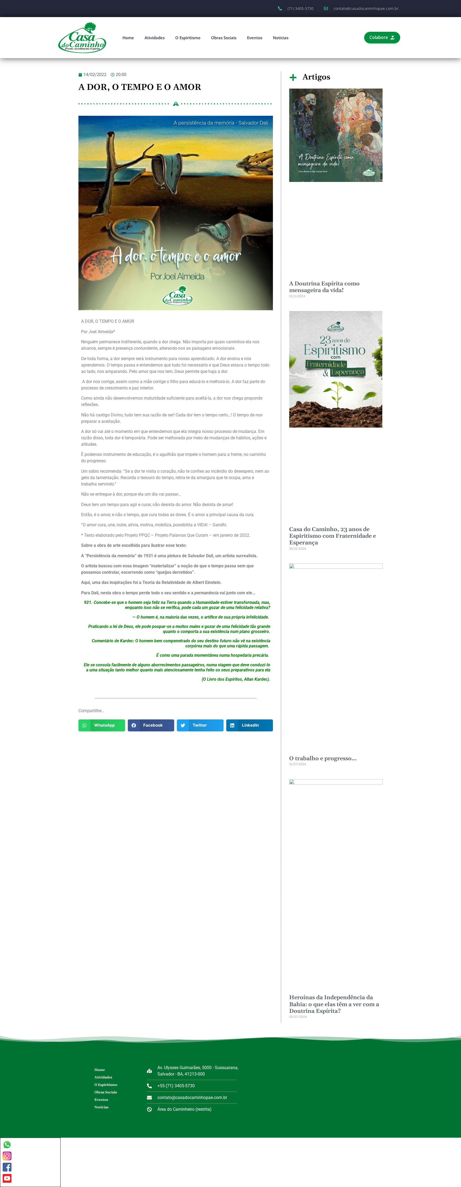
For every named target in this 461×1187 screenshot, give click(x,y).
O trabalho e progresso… (323, 758)
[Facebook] (7, 1167)
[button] (101, 725)
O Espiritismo (187, 37)
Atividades (155, 37)
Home (128, 37)
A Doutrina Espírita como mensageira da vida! (324, 287)
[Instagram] (7, 1156)
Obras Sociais (223, 37)
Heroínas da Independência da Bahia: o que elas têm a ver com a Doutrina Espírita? (334, 1004)
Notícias (280, 37)
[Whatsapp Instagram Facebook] (30, 1162)
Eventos (254, 37)
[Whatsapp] (7, 1144)
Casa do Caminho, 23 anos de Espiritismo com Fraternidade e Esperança (332, 536)
